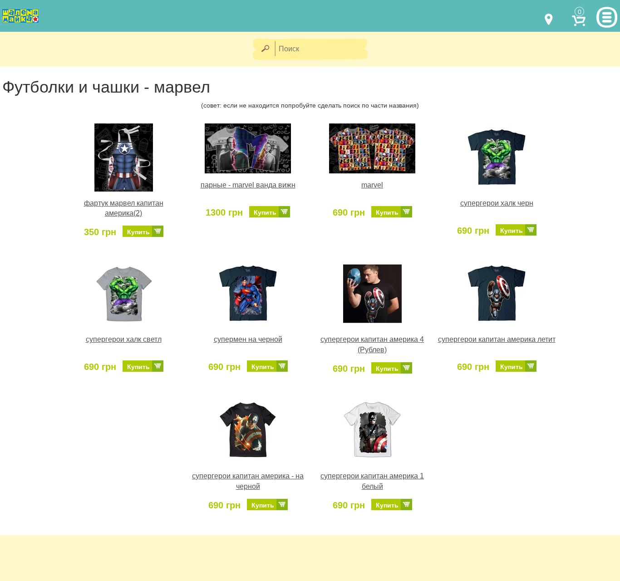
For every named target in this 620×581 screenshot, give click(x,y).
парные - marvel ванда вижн (248, 185)
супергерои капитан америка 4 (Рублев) (372, 344)
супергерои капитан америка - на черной (248, 481)
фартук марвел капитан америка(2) (123, 208)
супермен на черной (248, 339)
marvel (372, 185)
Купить (138, 232)
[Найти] (265, 49)
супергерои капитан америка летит (497, 339)
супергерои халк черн (496, 203)
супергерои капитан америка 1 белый (372, 481)
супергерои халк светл (124, 339)
